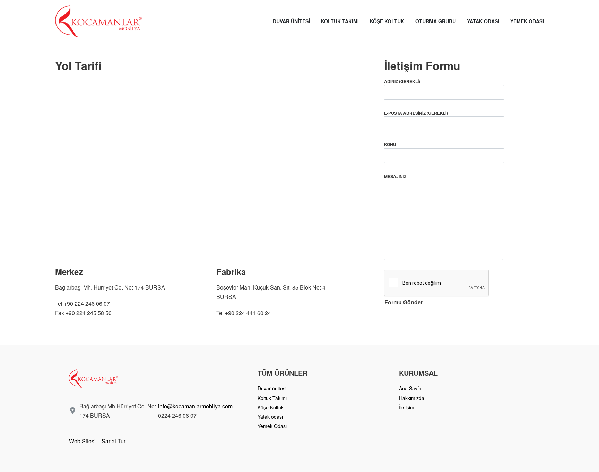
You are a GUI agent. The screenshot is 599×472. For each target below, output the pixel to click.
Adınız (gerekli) (402, 81)
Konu (390, 144)
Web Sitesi (82, 441)
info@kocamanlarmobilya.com (195, 406)
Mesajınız (395, 176)
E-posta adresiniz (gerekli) (416, 113)
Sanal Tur (113, 441)
